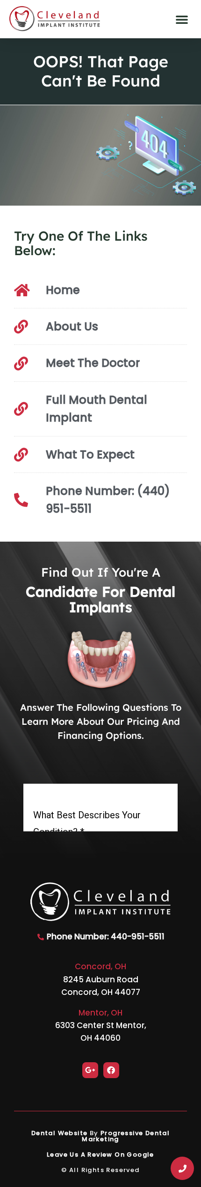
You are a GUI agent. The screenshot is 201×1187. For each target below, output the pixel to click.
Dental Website (59, 1133)
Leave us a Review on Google (100, 1154)
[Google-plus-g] (90, 1070)
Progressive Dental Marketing (126, 1136)
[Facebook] (111, 1070)
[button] (182, 19)
